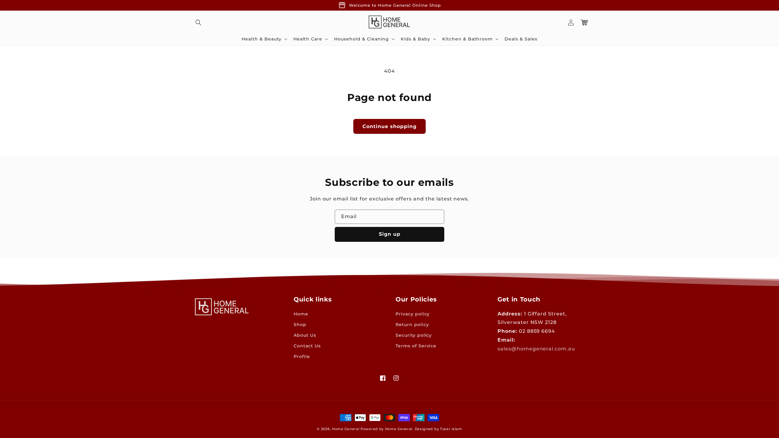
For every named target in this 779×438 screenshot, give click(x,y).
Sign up (389, 234)
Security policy (414, 335)
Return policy (412, 324)
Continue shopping (389, 126)
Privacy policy (413, 314)
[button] (198, 22)
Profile (302, 356)
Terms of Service (416, 346)
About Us (305, 335)
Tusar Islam (451, 429)
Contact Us (307, 346)
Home (301, 314)
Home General (345, 429)
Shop (300, 324)
